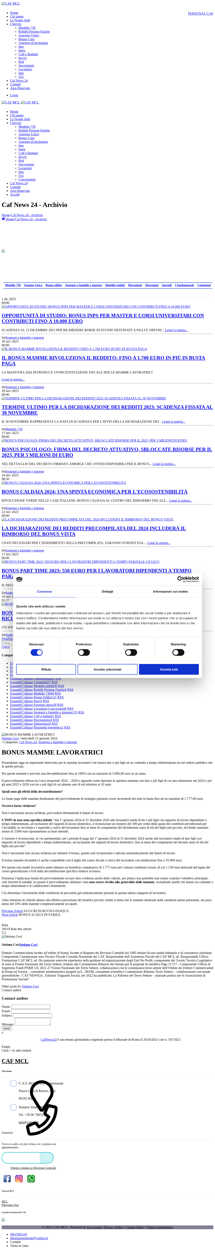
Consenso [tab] (44, 591)
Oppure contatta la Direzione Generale (33, 1168)
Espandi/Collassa (21, 678)
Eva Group (94, 1227)
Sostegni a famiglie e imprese (83, 285)
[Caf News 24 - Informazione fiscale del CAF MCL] (3, 249)
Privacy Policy (113, 1227)
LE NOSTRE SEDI (21, 1157)
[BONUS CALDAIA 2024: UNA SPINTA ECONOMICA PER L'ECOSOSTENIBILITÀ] (64, 483)
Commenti (204, 285)
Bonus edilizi (54, 285)
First (5, 638)
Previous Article (12, 911)
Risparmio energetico (48, 727)
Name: (6, 1006)
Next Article (10, 914)
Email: (6, 1011)
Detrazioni (152, 285)
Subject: (7, 1015)
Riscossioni (135, 285)
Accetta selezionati (107, 669)
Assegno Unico (33, 285)
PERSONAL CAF (200, 13)
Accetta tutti (169, 669)
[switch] (84, 652)
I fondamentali (184, 285)
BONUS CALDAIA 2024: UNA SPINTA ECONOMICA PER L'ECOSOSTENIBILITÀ (94, 491)
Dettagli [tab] (107, 591)
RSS (58, 678)
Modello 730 (13, 285)
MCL (5, 1201)
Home (6, 215)
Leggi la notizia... (176, 330)
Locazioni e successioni (50, 708)
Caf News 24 (28, 742)
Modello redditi (115, 285)
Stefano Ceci (10, 738)
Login (14, 95)
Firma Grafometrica (160, 1227)
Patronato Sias (10, 1205)
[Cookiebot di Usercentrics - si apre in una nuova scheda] (180, 579)
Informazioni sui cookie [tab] (170, 591)
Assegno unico (44, 705)
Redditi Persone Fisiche (50, 689)
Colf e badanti (44, 716)
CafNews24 (49, 1039)
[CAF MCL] (11, 3)
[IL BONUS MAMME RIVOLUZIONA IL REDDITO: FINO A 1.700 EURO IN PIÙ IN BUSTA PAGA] (74, 349)
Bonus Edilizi (45, 697)
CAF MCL (15, 1061)
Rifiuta (46, 669)
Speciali (167, 285)
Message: (8, 1024)
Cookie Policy (135, 1227)
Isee (38, 701)
